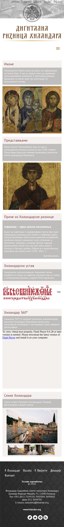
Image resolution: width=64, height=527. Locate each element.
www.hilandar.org (32, 509)
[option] (15, 449)
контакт (47, 2)
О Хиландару (12, 470)
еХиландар (58, 2)
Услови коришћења (32, 481)
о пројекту (26, 2)
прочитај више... (51, 255)
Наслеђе (27, 470)
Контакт (10, 475)
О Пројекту (41, 470)
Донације (55, 470)
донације (37, 2)
